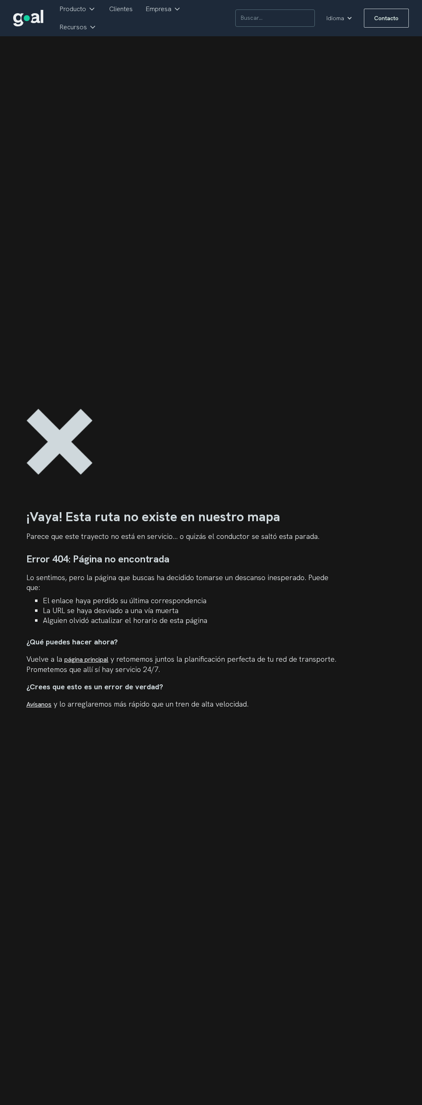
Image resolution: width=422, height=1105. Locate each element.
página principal (86, 659)
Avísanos (39, 704)
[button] (78, 9)
